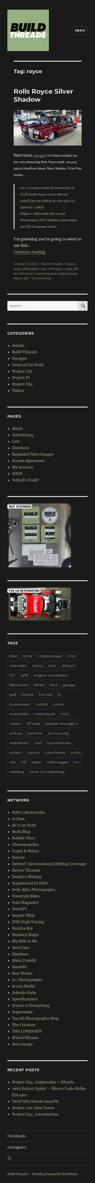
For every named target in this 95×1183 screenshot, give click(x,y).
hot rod (45, 694)
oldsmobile (30, 268)
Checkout (20, 447)
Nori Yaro (20, 947)
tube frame (55, 752)
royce (68, 268)
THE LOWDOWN (27, 1031)
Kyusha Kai (22, 928)
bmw (27, 656)
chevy (37, 665)
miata (58, 704)
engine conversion (51, 675)
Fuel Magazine (25, 902)
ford (53, 685)
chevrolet (18, 665)
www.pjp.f (39, 155)
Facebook (16, 1136)
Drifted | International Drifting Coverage (49, 863)
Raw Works (22, 973)
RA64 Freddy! (24, 960)
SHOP (17, 473)
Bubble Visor (23, 838)
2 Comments (41, 278)
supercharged (45, 273)
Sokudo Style (24, 992)
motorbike (19, 714)
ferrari (39, 685)
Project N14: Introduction (35, 1114)
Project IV (21, 377)
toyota (33, 752)
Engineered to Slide (30, 883)
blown (71, 264)
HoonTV (19, 909)
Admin (18, 345)
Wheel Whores (25, 1037)
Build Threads (51, 264)
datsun (68, 665)
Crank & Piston (25, 851)
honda (27, 694)
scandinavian (24, 273)
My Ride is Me (24, 941)
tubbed (63, 273)
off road (33, 723)
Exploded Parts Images (33, 454)
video (36, 762)
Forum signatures (28, 460)
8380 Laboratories (28, 812)
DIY (12, 675)
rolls (43, 268)
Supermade (22, 1012)
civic (52, 665)
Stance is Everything (31, 1005)
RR (76, 268)
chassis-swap (50, 656)
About (17, 428)
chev (71, 656)
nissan (15, 723)
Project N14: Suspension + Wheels (43, 1082)
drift (25, 675)
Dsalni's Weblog (27, 876)
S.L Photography (27, 979)
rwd (38, 743)
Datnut (18, 857)
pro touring (58, 733)
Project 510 (22, 371)
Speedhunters (25, 999)
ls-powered (19, 704)
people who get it (61, 723)
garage (68, 685)
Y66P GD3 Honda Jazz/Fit (35, 1101)
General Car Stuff (27, 364)
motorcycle (44, 714)
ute (12, 762)
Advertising (22, 435)
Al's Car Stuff (24, 825)
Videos (18, 390)
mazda (41, 704)
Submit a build (25, 480)
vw (76, 762)
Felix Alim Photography (33, 889)
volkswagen (58, 762)
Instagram (16, 1147)
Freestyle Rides (26, 896)
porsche (34, 733)
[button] (47, 1159)
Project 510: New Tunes (33, 1107)
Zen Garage (22, 1044)
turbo (76, 752)
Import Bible (23, 915)
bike (13, 656)
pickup (15, 733)
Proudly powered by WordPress (55, 1174)
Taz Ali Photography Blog (35, 1018)
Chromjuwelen (25, 844)
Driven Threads (26, 870)
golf (12, 694)
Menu (80, 30)
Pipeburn (20, 954)
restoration (19, 743)
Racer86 (19, 967)
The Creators (24, 1024)
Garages (19, 358)
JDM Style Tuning (28, 921)
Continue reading (29, 252)
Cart (16, 441)
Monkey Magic (25, 934)
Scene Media (23, 986)
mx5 (64, 714)
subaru (15, 752)
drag (17, 268)
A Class (18, 818)
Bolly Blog (21, 831)
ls (59, 694)
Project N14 (22, 384)
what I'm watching (47, 772)
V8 (26, 278)
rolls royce (55, 268)
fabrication (19, 685)
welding (16, 772)
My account (22, 467)
